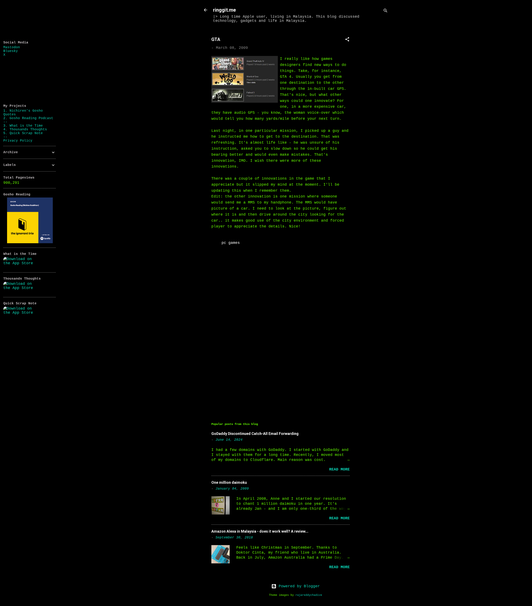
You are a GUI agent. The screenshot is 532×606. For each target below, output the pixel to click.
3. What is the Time (23, 126)
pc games (231, 243)
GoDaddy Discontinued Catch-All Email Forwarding (255, 433)
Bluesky (10, 51)
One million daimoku (229, 482)
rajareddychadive (309, 595)
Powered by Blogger (298, 586)
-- (5, 122)
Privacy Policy (17, 141)
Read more (339, 469)
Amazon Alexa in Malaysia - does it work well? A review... (259, 531)
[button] (347, 40)
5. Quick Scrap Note (23, 133)
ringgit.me (224, 10)
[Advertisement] (374, 93)
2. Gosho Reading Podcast (28, 118)
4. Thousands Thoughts (25, 129)
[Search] (385, 11)
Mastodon (11, 47)
